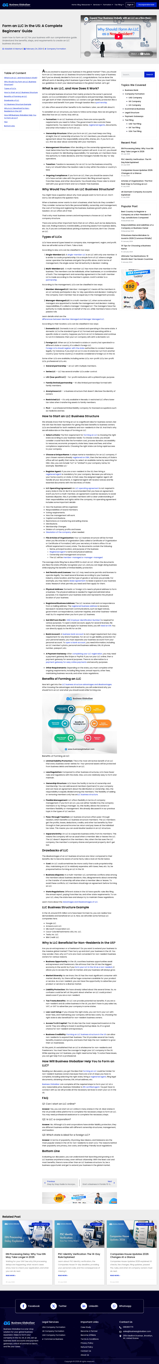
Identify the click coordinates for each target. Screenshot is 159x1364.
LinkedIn (93, 1306)
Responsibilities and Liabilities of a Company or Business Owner (137, 226)
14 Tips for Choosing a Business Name (136, 247)
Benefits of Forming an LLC (15, 96)
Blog (79, 5)
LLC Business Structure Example (17, 104)
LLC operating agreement (87, 488)
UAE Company (135, 97)
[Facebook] (23, 1306)
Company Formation (56, 48)
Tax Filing (129, 120)
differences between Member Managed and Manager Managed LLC (73, 319)
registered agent (53, 474)
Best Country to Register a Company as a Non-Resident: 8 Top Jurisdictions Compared (136, 214)
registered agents (97, 125)
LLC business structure (87, 794)
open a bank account (75, 642)
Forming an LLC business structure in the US (86, 1034)
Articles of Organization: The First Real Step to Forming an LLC (136, 182)
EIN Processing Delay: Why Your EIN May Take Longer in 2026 (137, 150)
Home (74, 5)
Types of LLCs (10, 88)
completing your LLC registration (87, 653)
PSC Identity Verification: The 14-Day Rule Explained (136, 161)
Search (149, 74)
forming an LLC (90, 435)
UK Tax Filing (134, 127)
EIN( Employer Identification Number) (84, 620)
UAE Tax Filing (135, 123)
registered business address (84, 606)
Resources (86, 5)
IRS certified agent (91, 1087)
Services (96, 5)
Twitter (63, 1306)
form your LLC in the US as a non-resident (94, 967)
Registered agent (57, 551)
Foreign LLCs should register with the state (65, 348)
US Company (135, 105)
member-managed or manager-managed (83, 557)
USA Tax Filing (135, 131)
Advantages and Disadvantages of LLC (80, 902)
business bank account (73, 634)
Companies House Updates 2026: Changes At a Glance (137, 172)
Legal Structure (132, 112)
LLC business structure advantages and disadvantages (87, 684)
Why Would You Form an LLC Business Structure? (20, 83)
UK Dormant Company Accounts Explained (136, 193)
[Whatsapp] (114, 1306)
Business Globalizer (51, 1084)
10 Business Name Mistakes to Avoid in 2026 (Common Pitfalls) (136, 237)
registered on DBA (81, 457)
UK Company (135, 101)
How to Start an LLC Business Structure (21, 92)
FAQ (6, 122)
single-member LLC (77, 254)
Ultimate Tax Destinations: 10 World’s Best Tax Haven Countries (137, 257)
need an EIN (105, 625)
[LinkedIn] (84, 1306)
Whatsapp (125, 1306)
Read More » (11, 1275)
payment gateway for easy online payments (66, 662)
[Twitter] (53, 1306)
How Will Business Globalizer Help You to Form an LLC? (20, 116)
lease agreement (78, 580)
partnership (101, 102)
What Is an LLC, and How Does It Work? (20, 77)
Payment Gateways (134, 116)
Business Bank (131, 90)
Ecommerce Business (135, 109)
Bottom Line (9, 126)
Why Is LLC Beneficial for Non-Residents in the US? (16, 109)
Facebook (34, 1306)
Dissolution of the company (58, 532)
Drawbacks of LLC (11, 100)
